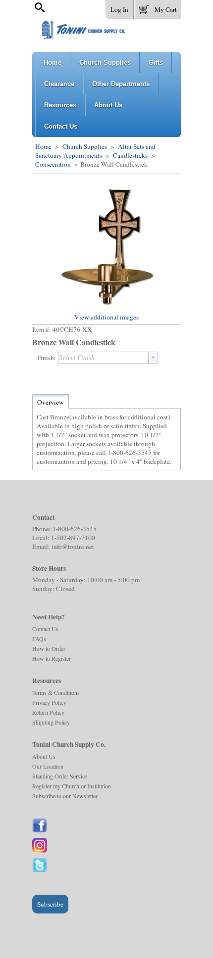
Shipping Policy (51, 722)
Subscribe (50, 904)
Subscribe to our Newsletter (65, 796)
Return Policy (48, 712)
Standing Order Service (59, 776)
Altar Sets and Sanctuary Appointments (95, 151)
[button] (158, 7)
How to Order (48, 648)
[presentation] (153, 357)
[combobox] (108, 358)
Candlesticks (130, 155)
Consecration (53, 164)
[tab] (50, 402)
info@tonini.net (73, 546)
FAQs (39, 638)
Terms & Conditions (56, 692)
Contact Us (45, 629)
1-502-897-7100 (73, 537)
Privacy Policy (49, 702)
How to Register (51, 658)
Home (43, 146)
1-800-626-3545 (75, 528)
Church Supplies (84, 146)
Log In (119, 9)
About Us (43, 756)
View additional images (106, 317)
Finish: (46, 357)
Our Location (47, 766)
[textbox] (103, 358)
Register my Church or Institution (71, 786)
